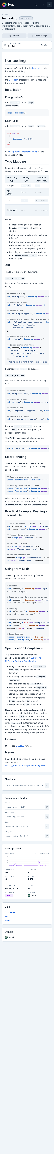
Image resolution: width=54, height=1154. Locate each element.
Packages (7, 14)
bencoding (9, 18)
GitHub (7, 916)
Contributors (10, 912)
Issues (7, 920)
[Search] (43, 4)
